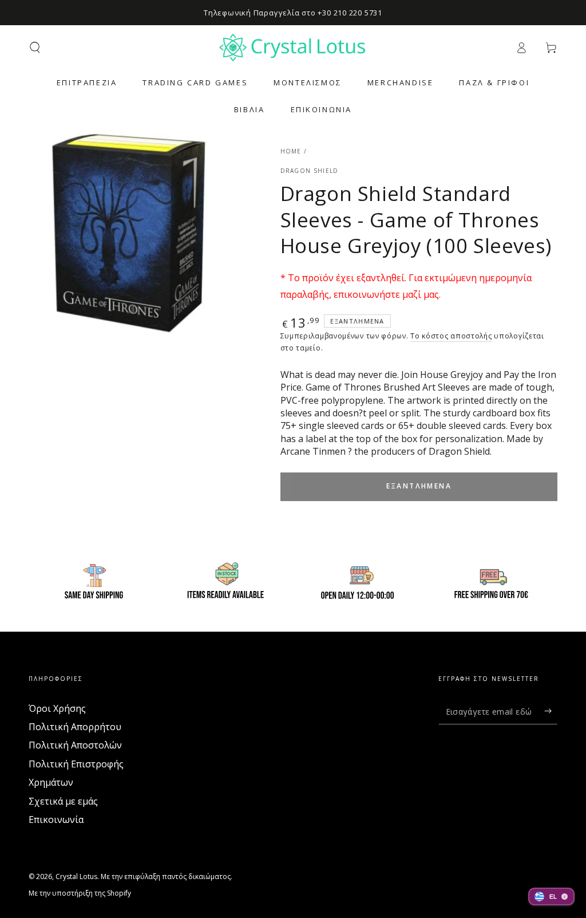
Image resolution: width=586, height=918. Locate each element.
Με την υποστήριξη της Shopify (80, 893)
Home (291, 151)
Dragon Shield (309, 171)
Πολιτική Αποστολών (75, 745)
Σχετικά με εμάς (63, 801)
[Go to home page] (293, 47)
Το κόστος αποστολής (451, 336)
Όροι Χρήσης (57, 708)
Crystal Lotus (76, 876)
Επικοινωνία (56, 819)
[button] (35, 47)
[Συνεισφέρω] (550, 711)
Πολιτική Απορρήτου (75, 726)
